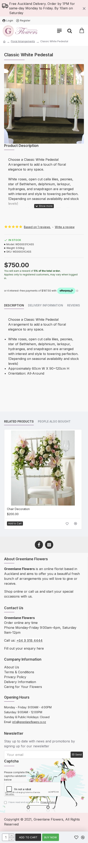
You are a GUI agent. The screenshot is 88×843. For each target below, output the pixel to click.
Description (14, 305)
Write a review (64, 227)
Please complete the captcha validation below (16, 776)
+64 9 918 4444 (29, 640)
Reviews (73, 305)
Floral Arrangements (23, 41)
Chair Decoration (18, 509)
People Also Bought (54, 421)
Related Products (19, 421)
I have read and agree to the (32, 802)
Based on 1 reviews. (37, 227)
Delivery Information (45, 305)
